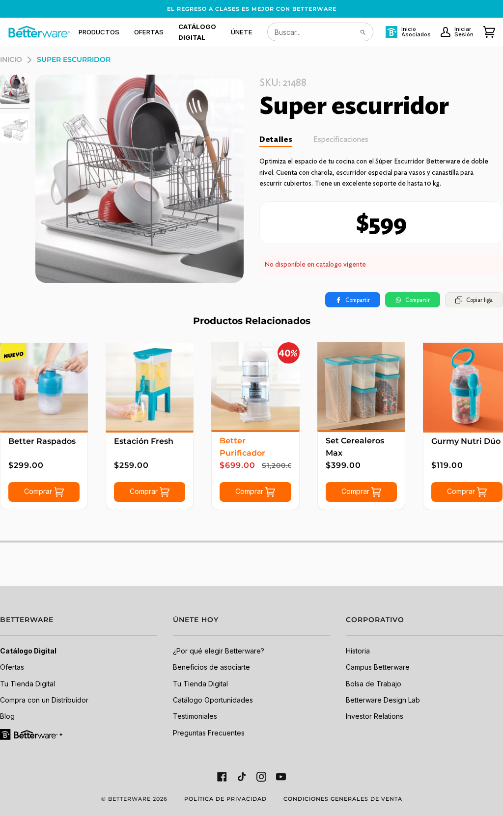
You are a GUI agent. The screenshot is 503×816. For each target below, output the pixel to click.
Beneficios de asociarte (211, 667)
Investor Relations (374, 716)
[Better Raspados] (44, 387)
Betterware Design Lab (383, 700)
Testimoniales (195, 716)
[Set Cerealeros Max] (361, 386)
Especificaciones (340, 139)
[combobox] (320, 32)
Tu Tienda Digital (27, 684)
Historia (358, 651)
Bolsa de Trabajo (373, 684)
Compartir (357, 299)
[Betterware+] (32, 734)
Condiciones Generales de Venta (342, 798)
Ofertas (12, 667)
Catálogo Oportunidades (213, 700)
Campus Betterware (378, 667)
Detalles (275, 139)
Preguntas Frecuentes (209, 733)
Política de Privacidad (225, 798)
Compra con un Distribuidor (44, 700)
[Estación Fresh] (150, 387)
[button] (99, 32)
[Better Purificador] (255, 386)
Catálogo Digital (28, 651)
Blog (7, 716)
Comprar (39, 491)
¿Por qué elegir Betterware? (218, 651)
